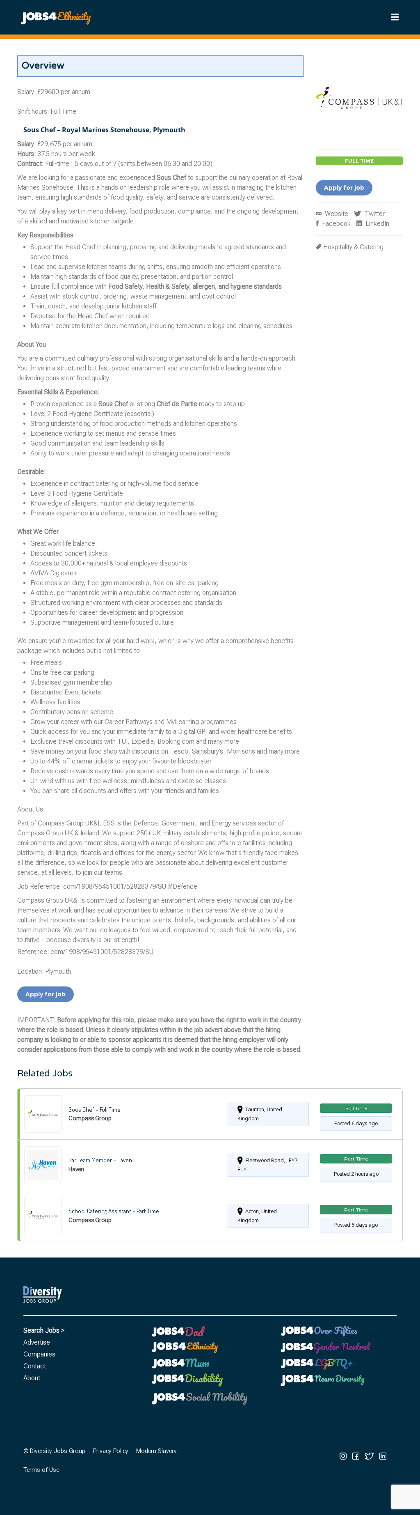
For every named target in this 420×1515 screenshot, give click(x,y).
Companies (39, 1354)
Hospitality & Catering (353, 247)
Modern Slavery (156, 1451)
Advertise (36, 1342)
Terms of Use (41, 1470)
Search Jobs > (43, 1330)
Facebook (335, 224)
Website (335, 214)
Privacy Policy (110, 1451)
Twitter (374, 214)
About (31, 1378)
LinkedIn (376, 224)
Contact (34, 1366)
